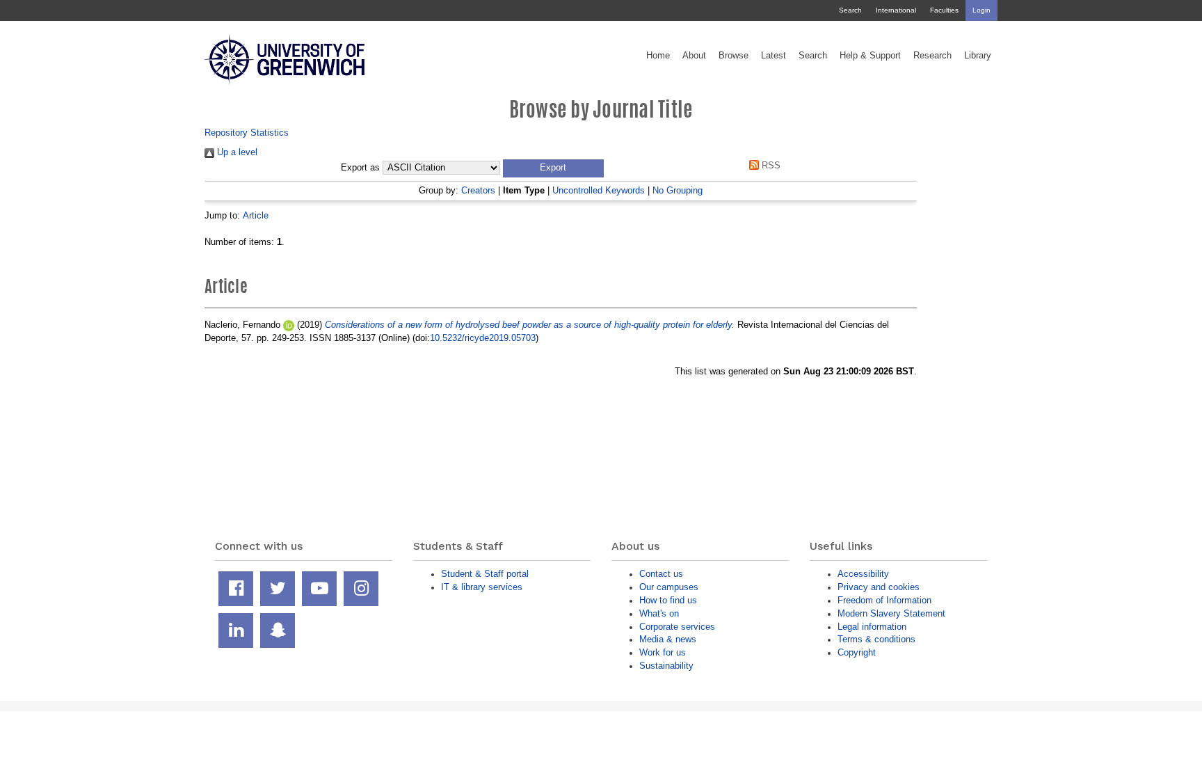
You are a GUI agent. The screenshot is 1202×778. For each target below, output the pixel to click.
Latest (773, 56)
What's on (659, 613)
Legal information (872, 626)
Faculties (944, 10)
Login (981, 10)
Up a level (235, 152)
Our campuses (668, 587)
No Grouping (677, 190)
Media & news (667, 639)
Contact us (661, 574)
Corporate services (677, 626)
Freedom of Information (884, 600)
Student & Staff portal (485, 574)
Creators (478, 190)
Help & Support (870, 56)
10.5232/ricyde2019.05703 (483, 338)
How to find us (668, 600)
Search (850, 10)
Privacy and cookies (879, 587)
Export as (360, 168)
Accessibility (863, 574)
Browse (733, 56)
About (694, 56)
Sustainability (666, 665)
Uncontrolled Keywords (598, 190)
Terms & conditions (876, 639)
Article (256, 215)
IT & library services (481, 587)
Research (932, 56)
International (896, 10)
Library (977, 56)
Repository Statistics (247, 132)
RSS (769, 165)
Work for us (662, 652)
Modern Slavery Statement (891, 613)
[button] (553, 168)
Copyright (857, 652)
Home (658, 56)
